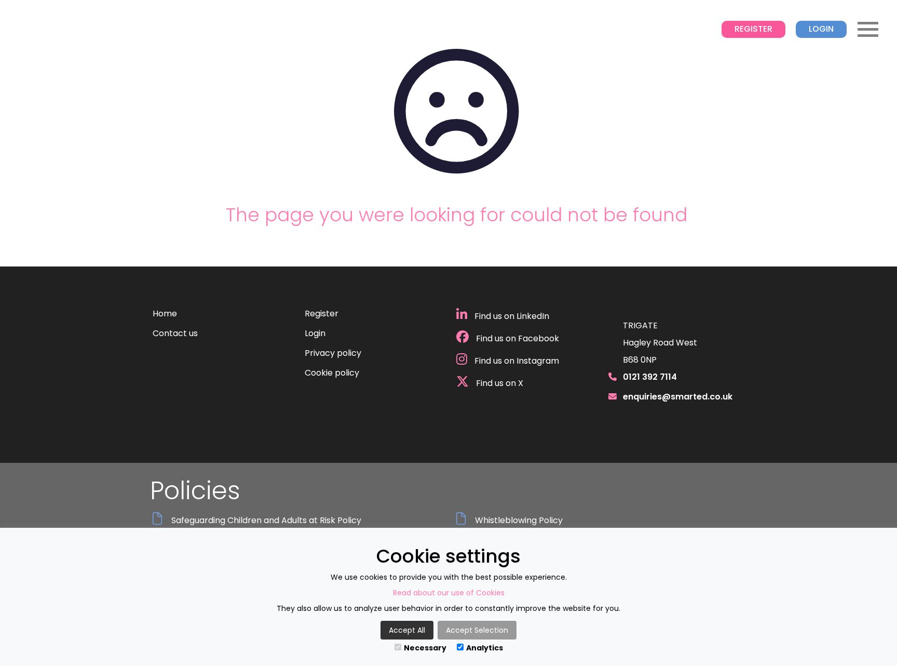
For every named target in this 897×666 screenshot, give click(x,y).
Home (165, 313)
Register (753, 29)
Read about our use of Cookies (449, 593)
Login (821, 29)
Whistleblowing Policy (519, 520)
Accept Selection (477, 630)
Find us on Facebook (516, 338)
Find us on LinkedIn (510, 316)
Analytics (484, 648)
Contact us (175, 333)
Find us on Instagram (515, 361)
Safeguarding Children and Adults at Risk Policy (266, 520)
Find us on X (498, 383)
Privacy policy (333, 353)
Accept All (407, 630)
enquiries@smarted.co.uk (677, 397)
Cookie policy (332, 373)
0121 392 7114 (650, 377)
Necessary (425, 648)
